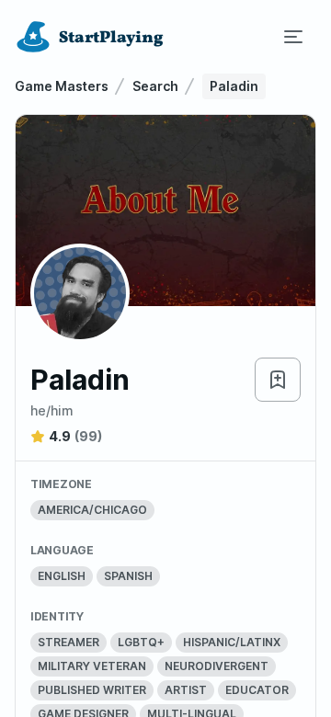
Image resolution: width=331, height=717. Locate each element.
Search (155, 86)
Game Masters (61, 86)
